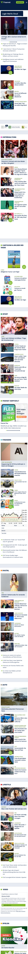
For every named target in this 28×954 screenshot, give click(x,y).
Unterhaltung (9, 137)
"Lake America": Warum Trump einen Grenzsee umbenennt (13, 50)
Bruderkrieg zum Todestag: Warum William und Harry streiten (13, 55)
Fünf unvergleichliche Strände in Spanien (14, 877)
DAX (3, 528)
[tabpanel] (14, 29)
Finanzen (6, 440)
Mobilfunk (20, 2)
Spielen (5, 923)
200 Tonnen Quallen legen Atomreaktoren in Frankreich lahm (13, 556)
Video (5, 889)
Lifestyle (6, 784)
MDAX (3, 531)
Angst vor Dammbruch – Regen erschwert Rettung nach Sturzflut (15, 44)
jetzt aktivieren (7, 905)
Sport (5, 314)
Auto (4, 685)
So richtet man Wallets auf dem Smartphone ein (12, 672)
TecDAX (4, 533)
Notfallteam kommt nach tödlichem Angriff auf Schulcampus (13, 60)
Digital (5, 570)
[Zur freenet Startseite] (5, 1)
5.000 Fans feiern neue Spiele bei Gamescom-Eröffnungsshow (12, 661)
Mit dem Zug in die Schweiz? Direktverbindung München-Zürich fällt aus (14, 872)
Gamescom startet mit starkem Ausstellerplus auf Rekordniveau (12, 656)
